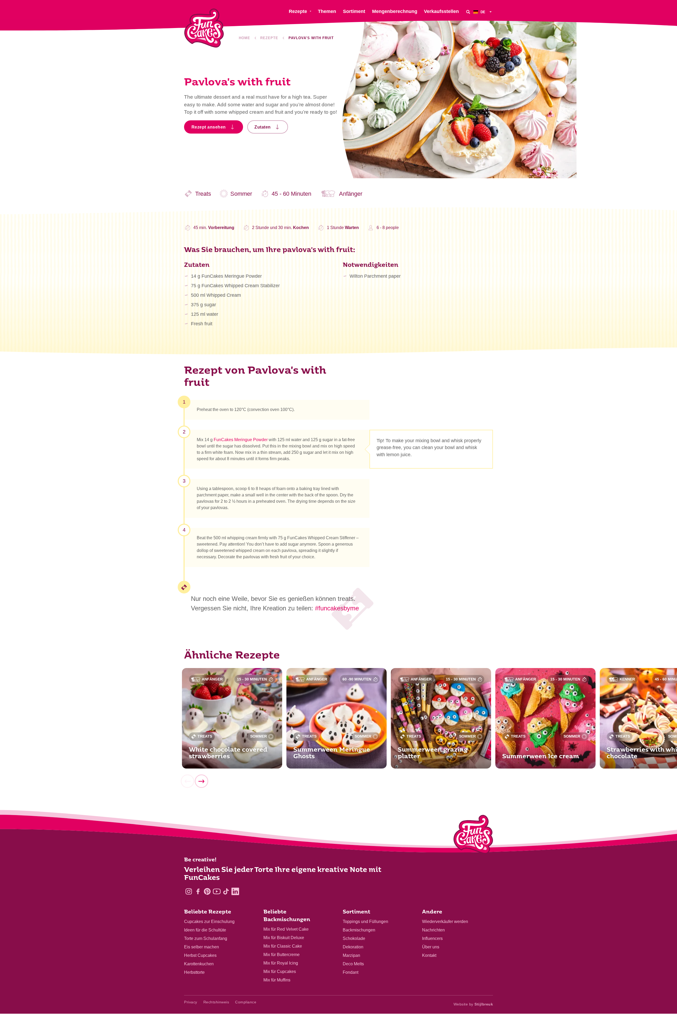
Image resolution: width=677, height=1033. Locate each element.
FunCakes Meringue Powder (241, 439)
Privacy (190, 1002)
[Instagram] (188, 891)
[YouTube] (216, 891)
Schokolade (354, 938)
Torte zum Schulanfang (205, 938)
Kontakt (429, 955)
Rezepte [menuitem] (298, 11)
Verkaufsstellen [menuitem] (441, 11)
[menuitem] (483, 12)
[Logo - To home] (473, 835)
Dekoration (353, 947)
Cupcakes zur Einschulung (209, 921)
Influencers (432, 938)
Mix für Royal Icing (280, 963)
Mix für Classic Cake (282, 946)
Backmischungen (359, 930)
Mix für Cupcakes (279, 971)
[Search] (468, 12)
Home (244, 38)
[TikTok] (226, 891)
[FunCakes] (204, 28)
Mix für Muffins (276, 980)
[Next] (201, 781)
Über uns (430, 947)
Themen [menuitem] (327, 11)
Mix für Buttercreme (281, 954)
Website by (473, 1004)
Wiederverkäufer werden (445, 921)
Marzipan (351, 955)
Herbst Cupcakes (200, 955)
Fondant (350, 972)
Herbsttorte (194, 972)
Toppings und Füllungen (365, 921)
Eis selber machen (201, 947)
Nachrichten (433, 930)
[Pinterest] (207, 891)
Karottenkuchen (199, 964)
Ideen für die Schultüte (205, 930)
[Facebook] (198, 891)
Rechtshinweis (216, 1002)
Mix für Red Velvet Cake (286, 929)
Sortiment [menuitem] (354, 11)
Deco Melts (353, 964)
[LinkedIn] (235, 891)
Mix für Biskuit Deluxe (283, 937)
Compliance (245, 1002)
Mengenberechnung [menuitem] (394, 11)
